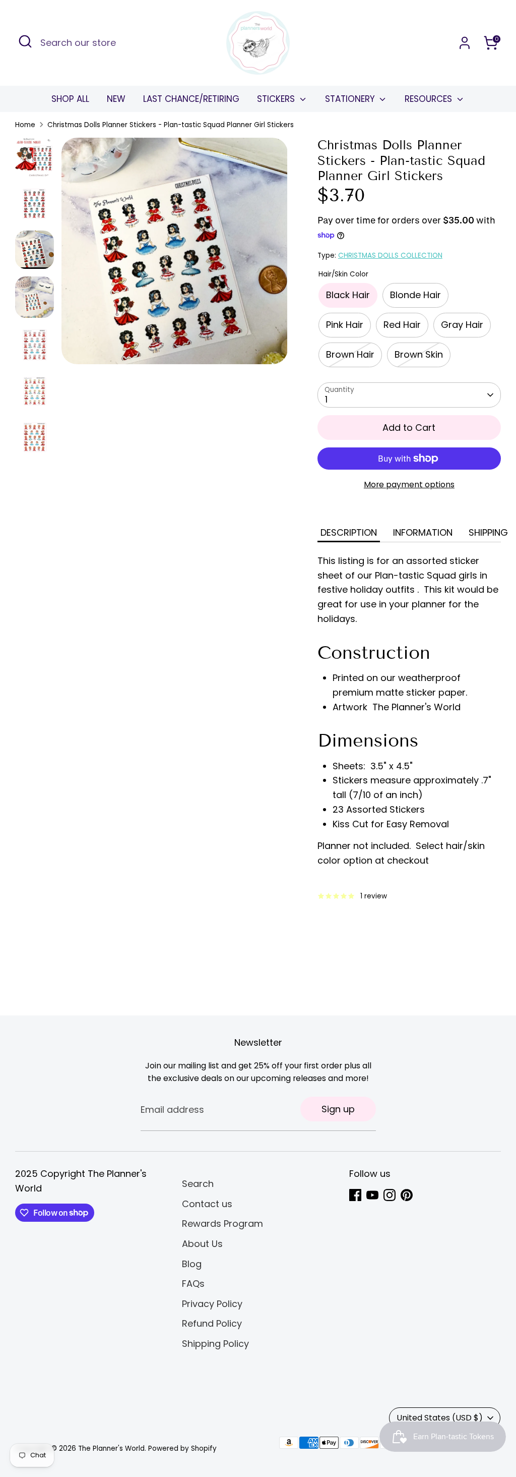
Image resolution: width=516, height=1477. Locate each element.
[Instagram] (389, 1195)
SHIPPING (488, 532)
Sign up (338, 1109)
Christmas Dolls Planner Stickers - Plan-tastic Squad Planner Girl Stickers (170, 125)
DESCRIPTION (348, 532)
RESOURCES (430, 99)
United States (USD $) (440, 1418)
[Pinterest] (407, 1195)
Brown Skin (419, 354)
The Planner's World (111, 1448)
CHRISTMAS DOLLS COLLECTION (390, 255)
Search (198, 1183)
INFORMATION (423, 532)
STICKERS (277, 99)
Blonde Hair (415, 295)
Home (25, 125)
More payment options (409, 484)
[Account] (465, 43)
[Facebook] (355, 1195)
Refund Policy (212, 1323)
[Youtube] (372, 1195)
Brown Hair (350, 354)
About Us (202, 1243)
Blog (192, 1264)
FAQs (193, 1283)
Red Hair (402, 324)
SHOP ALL (70, 99)
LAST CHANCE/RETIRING (191, 99)
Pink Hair (344, 324)
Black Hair (348, 295)
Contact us (207, 1204)
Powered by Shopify (182, 1448)
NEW (116, 99)
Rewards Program (222, 1223)
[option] (174, 255)
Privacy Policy (212, 1303)
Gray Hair (462, 324)
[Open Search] (25, 41)
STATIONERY (351, 99)
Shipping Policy (215, 1343)
